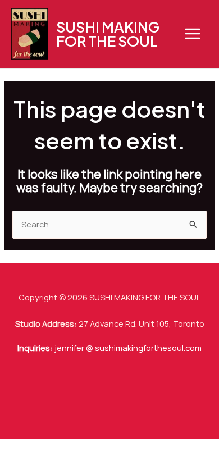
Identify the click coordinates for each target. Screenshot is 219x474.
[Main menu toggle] (192, 34)
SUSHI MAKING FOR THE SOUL (107, 34)
